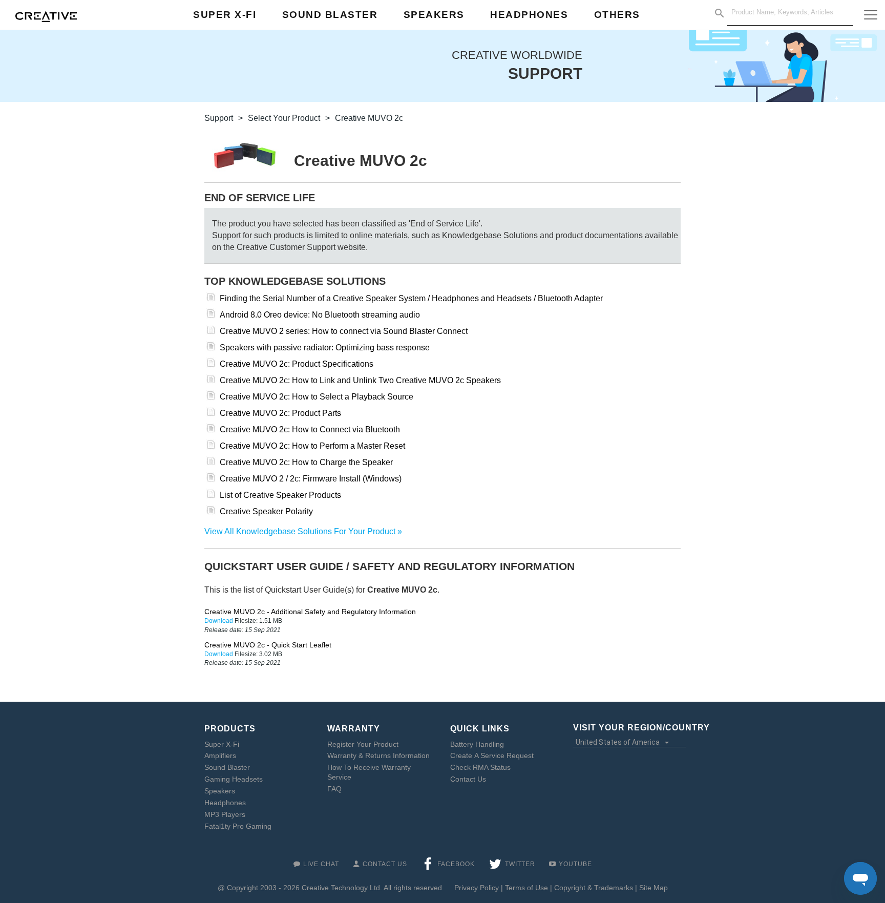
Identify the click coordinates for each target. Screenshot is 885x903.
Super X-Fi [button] (224, 14)
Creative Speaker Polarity (266, 511)
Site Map (653, 888)
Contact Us (468, 779)
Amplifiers (220, 755)
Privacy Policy (476, 888)
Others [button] (617, 14)
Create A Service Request (492, 755)
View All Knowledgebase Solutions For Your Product (299, 531)
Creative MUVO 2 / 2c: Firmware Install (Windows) (311, 478)
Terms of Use (526, 888)
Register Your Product (362, 744)
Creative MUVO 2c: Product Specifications (296, 364)
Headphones (225, 803)
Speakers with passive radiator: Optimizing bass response (325, 347)
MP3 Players (224, 814)
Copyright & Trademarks (593, 888)
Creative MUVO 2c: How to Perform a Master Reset (312, 446)
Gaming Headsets (233, 779)
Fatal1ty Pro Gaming (237, 826)
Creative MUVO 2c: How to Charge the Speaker (306, 462)
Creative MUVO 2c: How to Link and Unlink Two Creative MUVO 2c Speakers (360, 380)
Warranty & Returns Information (378, 755)
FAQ (334, 789)
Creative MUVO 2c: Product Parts (280, 413)
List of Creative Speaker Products (280, 495)
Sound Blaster (227, 767)
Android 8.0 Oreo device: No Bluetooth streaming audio (320, 314)
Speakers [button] (434, 14)
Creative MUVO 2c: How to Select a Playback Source (316, 396)
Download (219, 620)
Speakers (219, 791)
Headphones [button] (529, 14)
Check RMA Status (480, 767)
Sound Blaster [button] (330, 14)
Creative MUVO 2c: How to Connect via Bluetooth (310, 429)
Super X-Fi (221, 744)
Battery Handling (477, 744)
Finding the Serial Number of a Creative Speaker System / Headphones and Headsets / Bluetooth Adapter (411, 298)
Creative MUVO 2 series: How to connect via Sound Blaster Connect (344, 331)
